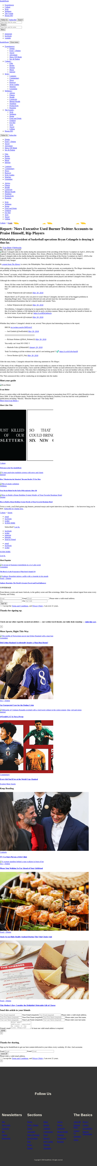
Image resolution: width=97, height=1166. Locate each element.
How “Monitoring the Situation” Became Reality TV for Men (20, 479)
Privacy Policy (37, 606)
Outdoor (12, 121)
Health (11, 97)
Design (12, 68)
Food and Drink (15, 118)
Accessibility (87, 1129)
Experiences (9, 5)
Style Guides (14, 85)
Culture (7, 7)
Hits (3, 1122)
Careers (85, 1125)
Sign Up (3, 603)
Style (7, 9)
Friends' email (5, 1028)
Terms (76, 1140)
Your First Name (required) (32, 1017)
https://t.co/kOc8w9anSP (68, 351)
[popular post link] (20, 565)
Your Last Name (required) (32, 1020)
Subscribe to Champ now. (13, 509)
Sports (10, 223)
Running (12, 108)
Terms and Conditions (20, 606)
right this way (90, 622)
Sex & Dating (14, 59)
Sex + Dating (5, 701)
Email (24, 598)
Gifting (12, 129)
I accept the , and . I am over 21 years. (30, 606)
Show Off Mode (15, 57)
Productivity (14, 106)
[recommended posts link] (26, 636)
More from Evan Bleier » (9, 401)
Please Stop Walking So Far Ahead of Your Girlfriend (21, 868)
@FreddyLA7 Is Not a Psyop (11, 717)
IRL (3, 1132)
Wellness (8, 11)
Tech (11, 125)
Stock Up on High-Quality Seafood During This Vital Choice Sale (26, 937)
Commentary (14, 78)
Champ (4, 1135)
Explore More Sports (8, 784)
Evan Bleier (7, 248)
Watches (12, 87)
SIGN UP (4, 1054)
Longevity (13, 99)
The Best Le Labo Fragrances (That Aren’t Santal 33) (17, 571)
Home (11, 116)
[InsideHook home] (48, 1077)
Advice (12, 93)
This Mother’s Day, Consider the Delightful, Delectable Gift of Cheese (27, 1005)
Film (11, 63)
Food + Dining (15, 51)
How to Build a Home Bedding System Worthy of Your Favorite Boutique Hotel (26, 502)
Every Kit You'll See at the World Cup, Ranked (19, 779)
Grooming (13, 89)
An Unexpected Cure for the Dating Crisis (17, 705)
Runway (12, 82)
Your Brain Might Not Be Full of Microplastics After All (18, 490)
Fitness (12, 95)
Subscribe (12, 20)
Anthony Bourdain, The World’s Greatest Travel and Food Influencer (23, 583)
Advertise (77, 1137)
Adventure (13, 55)
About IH (77, 1122)
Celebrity (12, 76)
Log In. (17, 527)
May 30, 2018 (38, 293)
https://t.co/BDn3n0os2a (42, 313)
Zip (23, 601)
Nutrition (12, 104)
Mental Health (14, 101)
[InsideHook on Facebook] (55, 1088)
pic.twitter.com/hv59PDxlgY (21, 327)
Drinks (12, 49)
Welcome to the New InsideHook (10, 468)
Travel (11, 53)
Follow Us (4, 20)
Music (11, 70)
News (11, 80)
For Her (12, 123)
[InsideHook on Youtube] (65, 1088)
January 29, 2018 (36, 347)
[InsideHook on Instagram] (60, 1088)
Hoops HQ (9, 16)
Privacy (85, 1122)
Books (11, 65)
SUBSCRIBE (10, 523)
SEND (3, 1031)
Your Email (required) (30, 1015)
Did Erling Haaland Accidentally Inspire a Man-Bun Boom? (24, 643)
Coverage (5, 1129)
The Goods (9, 13)
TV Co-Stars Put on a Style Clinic (13, 857)
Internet (12, 72)
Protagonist (6, 1138)
